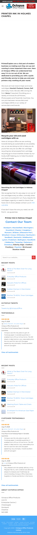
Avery (5, 523)
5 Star (10, 523)
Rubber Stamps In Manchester (19, 289)
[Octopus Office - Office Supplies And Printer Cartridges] (15, 6)
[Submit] (34, 257)
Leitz (15, 523)
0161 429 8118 (18, 1)
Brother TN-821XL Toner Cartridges (20, 295)
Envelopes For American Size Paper (20, 411)
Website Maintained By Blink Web (18, 532)
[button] (2, 6)
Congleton (26, 230)
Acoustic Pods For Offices (16, 283)
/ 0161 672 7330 (29, 1)
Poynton (18, 247)
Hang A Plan (24, 522)
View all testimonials (9, 352)
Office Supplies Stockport (18, 525)
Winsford (5, 235)
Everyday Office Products (16, 276)
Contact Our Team (18, 221)
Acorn (32, 522)
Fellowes (9, 522)
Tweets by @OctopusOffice (11, 308)
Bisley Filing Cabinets (26, 523)
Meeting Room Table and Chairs (19, 404)
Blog (3, 522)
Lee (5, 463)
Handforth (31, 240)
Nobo (17, 522)
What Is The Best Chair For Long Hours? (19, 269)
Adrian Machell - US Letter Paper (13, 323)
